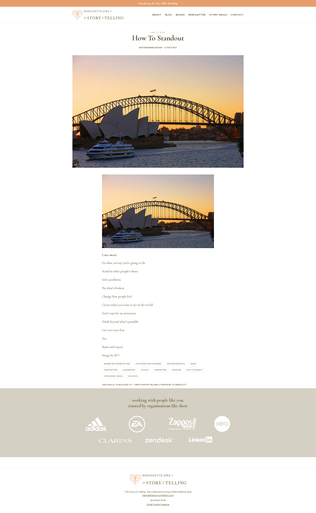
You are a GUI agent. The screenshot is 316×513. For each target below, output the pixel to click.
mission (176, 370)
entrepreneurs (176, 364)
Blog (168, 15)
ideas (193, 364)
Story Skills (218, 15)
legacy (145, 370)
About (156, 15)
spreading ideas (113, 376)
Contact (237, 15)
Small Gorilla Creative (158, 504)
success (133, 376)
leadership (129, 370)
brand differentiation (117, 364)
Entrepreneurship (150, 47)
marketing (161, 370)
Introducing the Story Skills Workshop (158, 3)
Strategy (171, 47)
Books (180, 15)
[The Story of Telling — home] (97, 14)
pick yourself (194, 370)
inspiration (110, 370)
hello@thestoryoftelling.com (158, 495)
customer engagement (148, 364)
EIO (116, 355)
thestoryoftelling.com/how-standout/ (160, 385)
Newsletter (197, 15)
